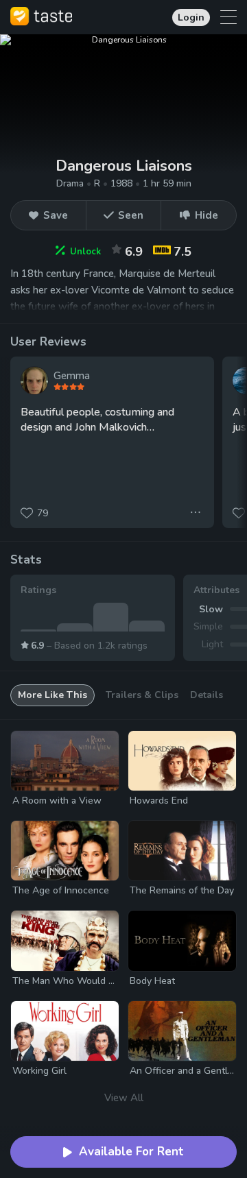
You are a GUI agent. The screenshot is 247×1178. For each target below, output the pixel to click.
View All (123, 1098)
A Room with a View (57, 800)
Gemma (72, 376)
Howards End (159, 800)
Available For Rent (131, 1151)
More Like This (52, 694)
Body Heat (152, 980)
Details (206, 694)
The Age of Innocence (60, 890)
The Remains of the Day (182, 890)
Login (191, 17)
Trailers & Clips (142, 694)
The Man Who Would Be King (76, 980)
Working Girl (39, 1070)
